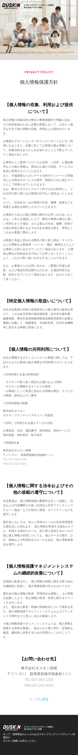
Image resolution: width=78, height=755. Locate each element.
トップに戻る (39, 699)
